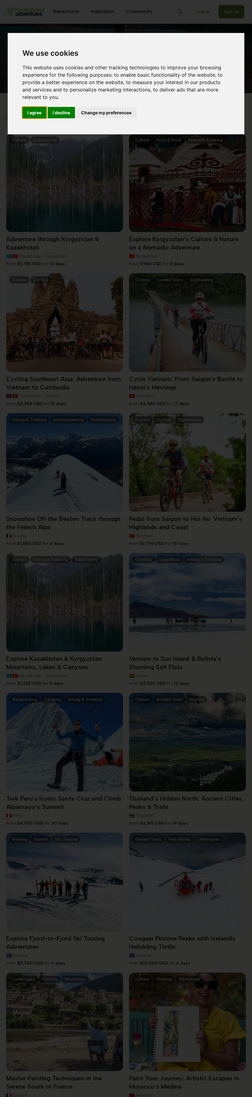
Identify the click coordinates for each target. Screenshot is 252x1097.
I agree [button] (34, 112)
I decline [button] (61, 112)
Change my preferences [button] (106, 112)
